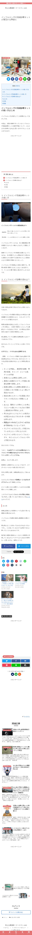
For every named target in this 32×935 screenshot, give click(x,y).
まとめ (7, 182)
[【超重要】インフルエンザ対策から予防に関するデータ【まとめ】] (7, 577)
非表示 (17, 86)
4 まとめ (4, 99)
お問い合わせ (16, 930)
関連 (6, 187)
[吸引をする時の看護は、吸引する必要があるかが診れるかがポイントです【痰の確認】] (7, 594)
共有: (6, 184)
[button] (28, 455)
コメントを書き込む (17, 912)
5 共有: (4, 101)
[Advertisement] (16, 38)
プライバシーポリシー (20, 927)
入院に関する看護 (7, 616)
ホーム (7, 927)
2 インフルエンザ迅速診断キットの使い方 (14, 94)
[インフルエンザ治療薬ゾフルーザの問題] (21, 577)
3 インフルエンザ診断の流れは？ (11, 96)
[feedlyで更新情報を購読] (16, 674)
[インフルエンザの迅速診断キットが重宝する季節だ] (16, 79)
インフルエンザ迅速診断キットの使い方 (16, 177)
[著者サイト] (12, 674)
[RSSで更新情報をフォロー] (19, 674)
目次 (7, 174)
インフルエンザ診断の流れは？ (13, 180)
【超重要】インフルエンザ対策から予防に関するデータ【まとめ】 (7, 583)
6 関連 (4, 103)
